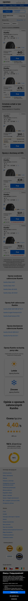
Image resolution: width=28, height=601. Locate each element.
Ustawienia (14, 599)
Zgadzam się (14, 592)
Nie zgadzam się (14, 596)
